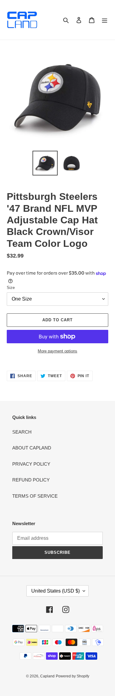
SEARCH (22, 432)
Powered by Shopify (72, 676)
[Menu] (104, 20)
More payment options (57, 351)
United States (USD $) (55, 590)
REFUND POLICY (31, 479)
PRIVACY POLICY (31, 464)
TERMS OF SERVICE (35, 496)
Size (11, 287)
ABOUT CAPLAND (31, 447)
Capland (47, 676)
